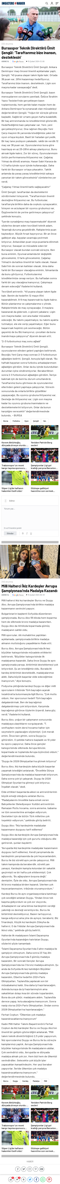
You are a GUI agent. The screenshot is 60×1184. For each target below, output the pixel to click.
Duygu (15, 1081)
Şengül (36, 421)
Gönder (10, 533)
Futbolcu (16, 421)
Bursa (5, 421)
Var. (45, 421)
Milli (45, 1081)
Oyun (26, 421)
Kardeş (25, 1081)
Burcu (5, 1081)
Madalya (36, 1081)
